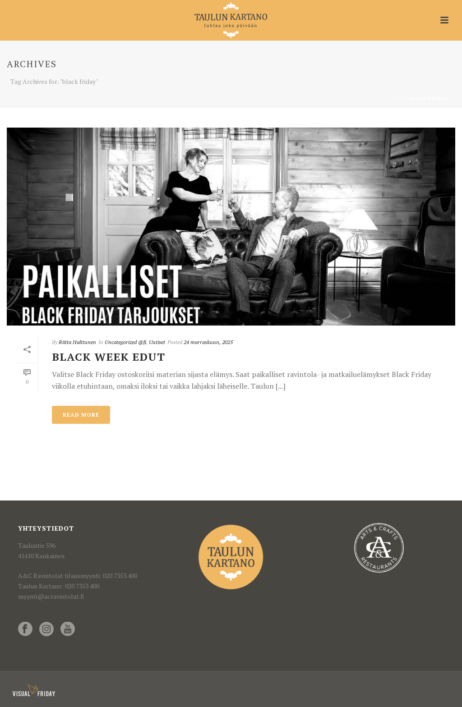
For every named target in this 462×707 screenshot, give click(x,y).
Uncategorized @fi (125, 342)
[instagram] (46, 629)
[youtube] (67, 629)
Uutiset (157, 342)
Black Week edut (108, 356)
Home (395, 98)
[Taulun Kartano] (231, 20)
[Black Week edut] (231, 227)
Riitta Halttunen (77, 342)
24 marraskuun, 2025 (208, 342)
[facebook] (25, 629)
